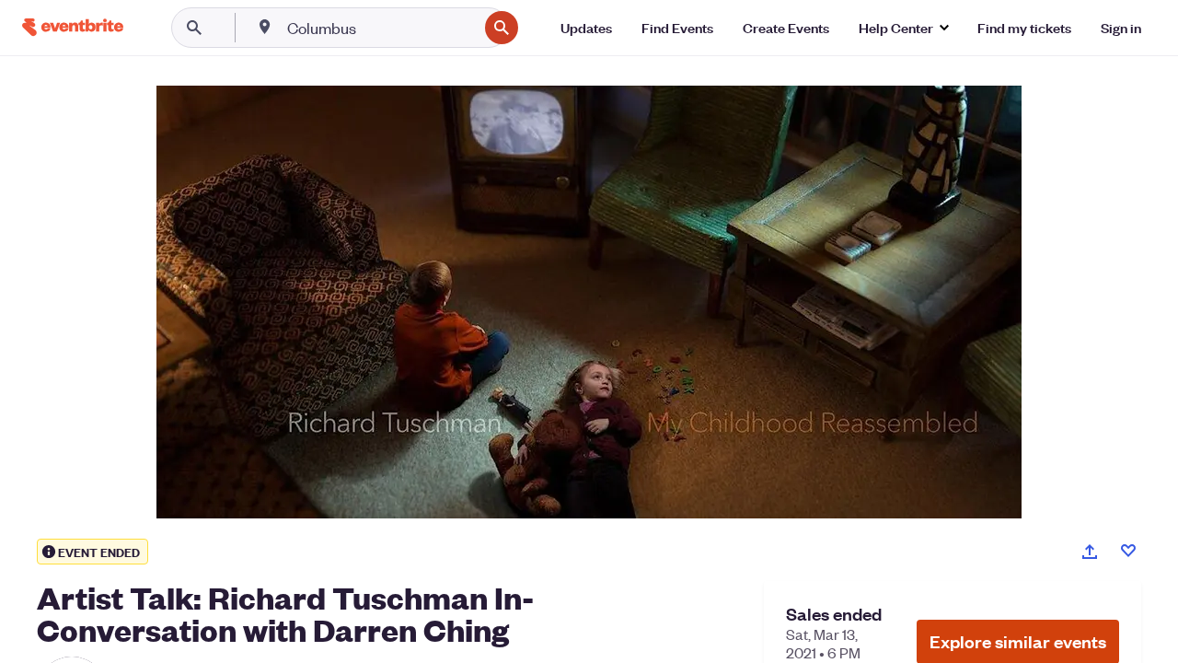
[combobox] (380, 27)
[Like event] (1128, 551)
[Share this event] (1089, 551)
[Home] (72, 27)
